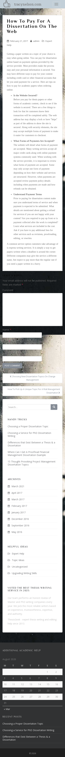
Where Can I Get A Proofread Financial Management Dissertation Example (28, 453)
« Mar (7, 709)
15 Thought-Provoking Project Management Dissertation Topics (32, 463)
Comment (7, 290)
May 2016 (17, 532)
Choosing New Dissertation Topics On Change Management (33, 378)
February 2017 (19, 505)
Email (6, 341)
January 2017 (19, 512)
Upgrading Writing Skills (24, 573)
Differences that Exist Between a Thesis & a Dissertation (31, 444)
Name (6, 329)
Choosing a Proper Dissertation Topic (28, 426)
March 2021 (18, 486)
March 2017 (18, 499)
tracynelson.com (28, 4)
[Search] (54, 407)
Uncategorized (20, 566)
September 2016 (20, 525)
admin (36, 41)
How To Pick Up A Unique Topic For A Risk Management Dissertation (34, 391)
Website (6, 353)
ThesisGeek (14, 619)
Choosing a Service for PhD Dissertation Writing (29, 434)
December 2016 (20, 519)
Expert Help (18, 553)
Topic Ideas (18, 560)
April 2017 (17, 492)
